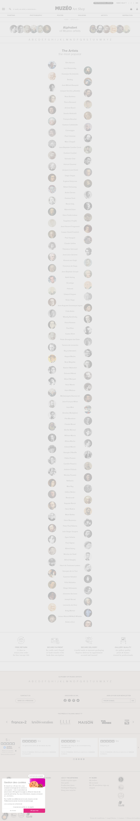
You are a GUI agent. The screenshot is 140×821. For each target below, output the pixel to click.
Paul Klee (70, 328)
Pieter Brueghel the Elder (70, 339)
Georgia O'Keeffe (70, 452)
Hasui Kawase (70, 322)
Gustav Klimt (70, 334)
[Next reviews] (138, 747)
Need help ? (121, 3)
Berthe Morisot (70, 430)
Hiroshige (70, 283)
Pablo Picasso (70, 458)
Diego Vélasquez (70, 588)
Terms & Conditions (97, 818)
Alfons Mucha (70, 441)
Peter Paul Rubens (70, 526)
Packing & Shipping (68, 787)
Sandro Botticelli (70, 113)
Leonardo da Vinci (70, 605)
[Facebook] (65, 701)
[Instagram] (70, 701)
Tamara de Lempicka (70, 345)
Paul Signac (70, 543)
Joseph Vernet (70, 599)
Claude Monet (70, 424)
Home (66, 19)
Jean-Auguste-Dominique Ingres (70, 306)
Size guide (65, 783)
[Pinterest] (74, 701)
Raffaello (70, 481)
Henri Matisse (70, 390)
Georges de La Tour (70, 571)
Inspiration (127, 15)
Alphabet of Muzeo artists (70, 676)
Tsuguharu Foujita (70, 221)
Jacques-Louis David (70, 170)
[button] (4, 817)
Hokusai (70, 289)
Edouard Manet (70, 373)
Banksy (70, 80)
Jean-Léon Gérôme (70, 255)
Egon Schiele (70, 537)
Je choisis (13, 810)
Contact (121, 818)
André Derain (70, 193)
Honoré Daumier (70, 164)
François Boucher (70, 119)
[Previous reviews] (19, 747)
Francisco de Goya (70, 266)
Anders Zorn (70, 622)
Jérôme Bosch (70, 108)
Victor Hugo (70, 300)
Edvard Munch (70, 447)
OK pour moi (34, 810)
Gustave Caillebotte (70, 125)
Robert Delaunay (70, 187)
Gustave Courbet (70, 153)
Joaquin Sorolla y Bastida (70, 91)
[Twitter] (78, 701)
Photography (36, 15)
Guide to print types (68, 780)
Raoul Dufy (70, 204)
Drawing (82, 15)
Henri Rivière (70, 509)
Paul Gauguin (70, 238)
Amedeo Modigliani (70, 413)
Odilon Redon (70, 492)
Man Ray (70, 486)
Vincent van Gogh (70, 260)
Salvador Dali (70, 159)
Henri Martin (70, 385)
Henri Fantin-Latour (70, 215)
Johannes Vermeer (70, 594)
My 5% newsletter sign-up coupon (99, 786)
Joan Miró (70, 407)
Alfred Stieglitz (70, 560)
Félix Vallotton (70, 582)
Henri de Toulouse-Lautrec (70, 565)
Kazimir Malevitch (70, 368)
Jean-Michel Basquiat (70, 85)
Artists (104, 15)
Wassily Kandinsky (70, 317)
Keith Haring (70, 277)
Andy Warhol (70, 611)
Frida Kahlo (70, 311)
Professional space (103, 3)
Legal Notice (111, 818)
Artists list (74, 19)
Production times (67, 785)
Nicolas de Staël (70, 554)
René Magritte (70, 362)
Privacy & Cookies (133, 818)
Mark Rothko (70, 515)
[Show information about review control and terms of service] (16, 751)
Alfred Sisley (70, 548)
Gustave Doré (70, 198)
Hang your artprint (68, 790)
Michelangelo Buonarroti (70, 396)
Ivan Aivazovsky (70, 68)
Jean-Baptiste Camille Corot (70, 147)
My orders (93, 780)
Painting (11, 15)
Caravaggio (70, 130)
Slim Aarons (70, 63)
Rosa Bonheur (70, 96)
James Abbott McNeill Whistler (70, 616)
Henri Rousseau (70, 520)
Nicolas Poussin (70, 475)
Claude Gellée (70, 243)
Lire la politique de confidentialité (13, 804)
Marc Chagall (70, 142)
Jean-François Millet (70, 402)
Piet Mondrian (70, 419)
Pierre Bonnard (70, 102)
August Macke (70, 356)
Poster (60, 15)
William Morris (70, 435)
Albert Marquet (70, 379)
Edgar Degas (70, 176)
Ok (133, 701)
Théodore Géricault (70, 249)
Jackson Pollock (70, 469)
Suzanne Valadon (70, 577)
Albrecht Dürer (70, 209)
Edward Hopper (70, 294)
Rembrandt (70, 498)
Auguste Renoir (70, 503)
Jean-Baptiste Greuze (70, 272)
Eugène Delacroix (70, 181)
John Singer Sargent (70, 532)
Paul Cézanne (70, 136)
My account (93, 783)
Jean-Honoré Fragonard (70, 226)
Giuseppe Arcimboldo (70, 74)
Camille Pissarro (70, 464)
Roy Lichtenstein (70, 351)
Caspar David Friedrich (70, 232)
